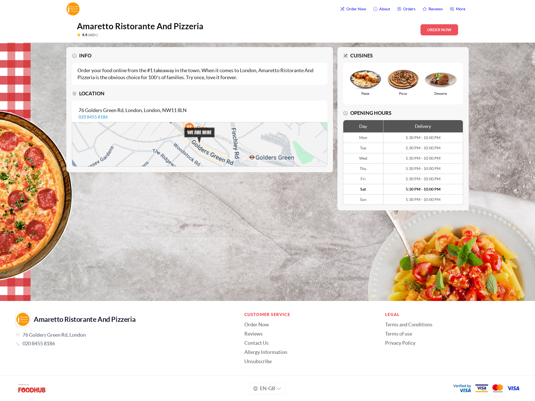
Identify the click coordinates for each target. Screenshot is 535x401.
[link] (122, 343)
